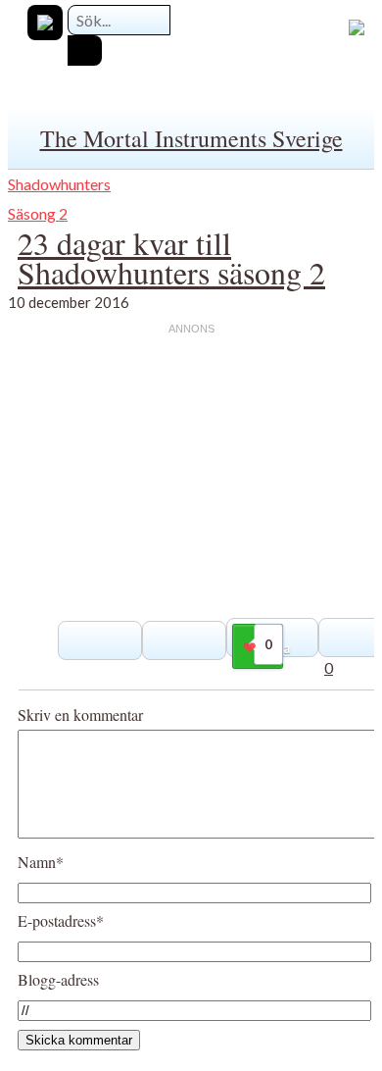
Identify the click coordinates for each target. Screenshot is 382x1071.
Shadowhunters (59, 184)
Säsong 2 (38, 213)
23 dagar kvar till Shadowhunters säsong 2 (171, 257)
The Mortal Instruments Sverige (191, 138)
